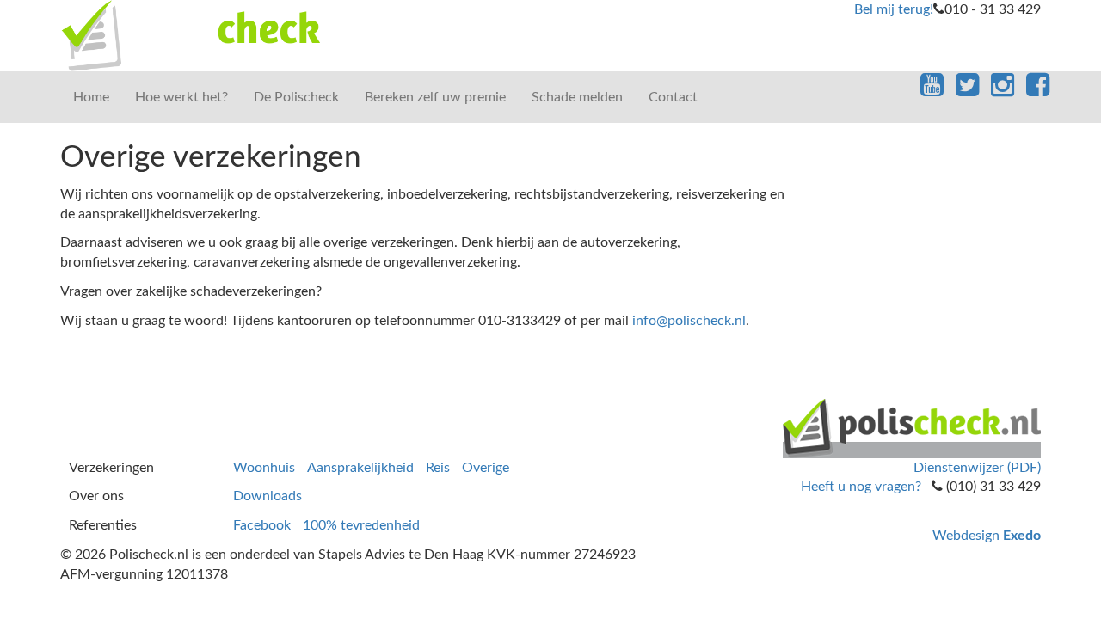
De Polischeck (296, 97)
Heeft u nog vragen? (861, 486)
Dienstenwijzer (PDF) (977, 468)
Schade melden (577, 97)
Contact (673, 97)
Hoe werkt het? (181, 97)
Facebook (262, 525)
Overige (485, 468)
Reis (438, 468)
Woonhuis (264, 468)
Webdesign (986, 535)
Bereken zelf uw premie (435, 97)
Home (91, 97)
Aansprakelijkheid (360, 468)
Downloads (267, 496)
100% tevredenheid (361, 525)
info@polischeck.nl (689, 321)
